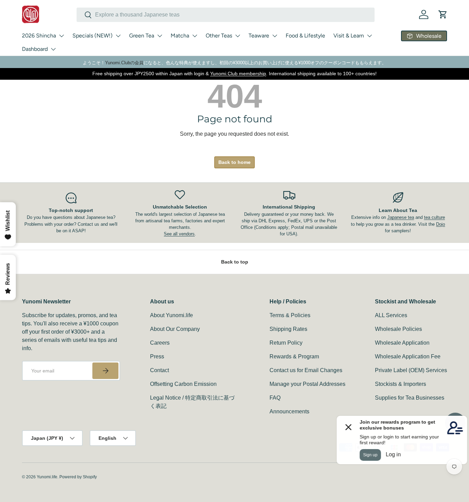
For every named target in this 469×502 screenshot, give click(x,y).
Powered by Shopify (78, 477)
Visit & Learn (348, 35)
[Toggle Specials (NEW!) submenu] (118, 36)
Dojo (440, 224)
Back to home (234, 162)
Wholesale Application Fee (408, 356)
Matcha (180, 35)
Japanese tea (400, 217)
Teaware (259, 35)
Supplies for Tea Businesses (409, 398)
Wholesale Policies (398, 329)
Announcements (289, 411)
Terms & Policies (290, 315)
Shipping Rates (288, 329)
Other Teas (219, 35)
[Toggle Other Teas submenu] (237, 36)
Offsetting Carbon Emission (183, 384)
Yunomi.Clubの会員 (124, 62)
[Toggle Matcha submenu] (195, 36)
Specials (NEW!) (92, 35)
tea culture (434, 217)
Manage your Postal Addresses (307, 384)
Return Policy (286, 343)
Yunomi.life (47, 477)
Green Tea (141, 35)
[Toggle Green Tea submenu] (160, 36)
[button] (442, 14)
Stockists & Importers (400, 384)
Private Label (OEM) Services (411, 370)
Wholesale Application (402, 343)
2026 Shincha (39, 35)
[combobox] (226, 15)
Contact (159, 370)
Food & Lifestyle (305, 35)
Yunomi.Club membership (238, 73)
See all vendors (179, 233)
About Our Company (175, 329)
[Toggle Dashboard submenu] (53, 49)
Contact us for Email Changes (306, 370)
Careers (160, 343)
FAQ (275, 398)
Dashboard (35, 49)
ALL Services (391, 315)
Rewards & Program (294, 356)
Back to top (234, 262)
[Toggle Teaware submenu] (275, 36)
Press (157, 356)
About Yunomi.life (171, 315)
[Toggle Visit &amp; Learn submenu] (369, 36)
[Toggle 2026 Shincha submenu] (61, 36)
